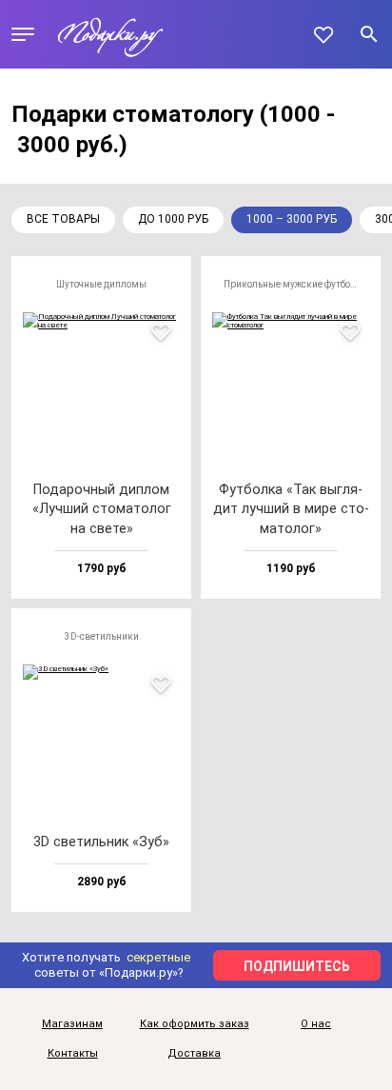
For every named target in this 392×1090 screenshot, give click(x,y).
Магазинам (72, 1024)
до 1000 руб (173, 219)
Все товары (63, 219)
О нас (316, 1024)
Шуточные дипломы (101, 284)
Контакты (73, 1054)
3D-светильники (102, 636)
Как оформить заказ (194, 1024)
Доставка (194, 1054)
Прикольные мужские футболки (295, 284)
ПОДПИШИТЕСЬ (297, 966)
